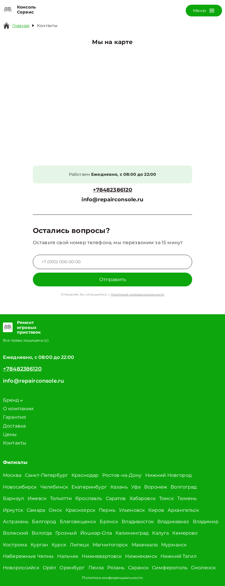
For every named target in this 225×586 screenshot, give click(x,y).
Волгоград (184, 487)
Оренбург (72, 567)
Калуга (160, 533)
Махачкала (145, 545)
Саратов (116, 498)
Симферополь (170, 567)
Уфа (136, 487)
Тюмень (187, 498)
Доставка (14, 426)
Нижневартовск (102, 556)
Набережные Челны (28, 556)
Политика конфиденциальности (112, 577)
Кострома (15, 545)
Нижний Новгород (168, 475)
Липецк (79, 545)
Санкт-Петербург (46, 475)
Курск (59, 545)
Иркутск (13, 510)
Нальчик (67, 556)
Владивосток (138, 521)
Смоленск (203, 567)
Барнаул (13, 498)
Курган (39, 545)
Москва (12, 475)
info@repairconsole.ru (112, 200)
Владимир (206, 521)
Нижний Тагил (179, 556)
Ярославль (88, 498)
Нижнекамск (141, 556)
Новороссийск (21, 567)
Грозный (66, 533)
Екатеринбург (89, 487)
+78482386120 (112, 190)
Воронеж (155, 487)
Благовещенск (78, 521)
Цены (10, 434)
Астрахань (15, 521)
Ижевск (37, 498)
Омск (55, 510)
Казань (119, 487)
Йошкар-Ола (96, 533)
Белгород (44, 521)
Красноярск (81, 510)
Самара (36, 510)
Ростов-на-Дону (122, 475)
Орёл (49, 567)
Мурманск (174, 545)
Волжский (15, 533)
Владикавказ (173, 521)
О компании (18, 408)
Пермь (107, 510)
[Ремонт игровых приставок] (8, 327)
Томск (166, 498)
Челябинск (54, 487)
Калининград (132, 533)
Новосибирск (20, 487)
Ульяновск (132, 510)
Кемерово (184, 533)
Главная (20, 25)
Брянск (109, 521)
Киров (156, 510)
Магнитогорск (110, 545)
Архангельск (183, 510)
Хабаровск (142, 498)
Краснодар (84, 475)
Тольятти (61, 498)
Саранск (138, 567)
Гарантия (14, 417)
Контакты (14, 443)
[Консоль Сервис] (8, 10)
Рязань (116, 567)
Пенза (96, 567)
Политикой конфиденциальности (137, 294)
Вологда (42, 533)
